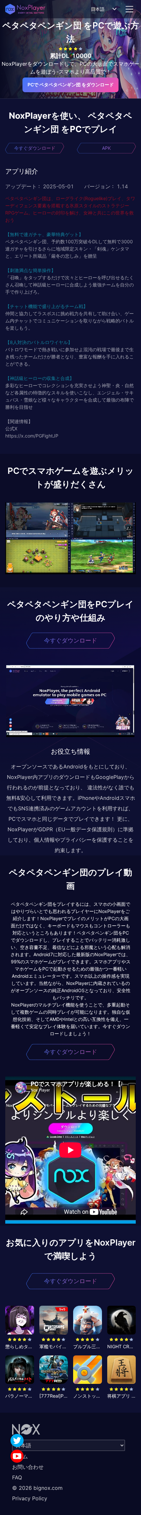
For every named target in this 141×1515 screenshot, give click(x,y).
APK (106, 148)
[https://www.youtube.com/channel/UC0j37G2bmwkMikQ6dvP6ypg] (17, 1456)
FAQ (17, 1477)
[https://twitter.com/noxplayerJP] (17, 1440)
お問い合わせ (28, 1467)
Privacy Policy (29, 1498)
